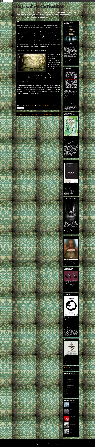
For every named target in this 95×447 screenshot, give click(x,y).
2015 (67, 389)
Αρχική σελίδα (37, 114)
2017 (67, 375)
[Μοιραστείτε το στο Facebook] (21, 108)
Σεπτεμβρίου (69, 385)
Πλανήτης (20, 22)
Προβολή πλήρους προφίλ (69, 369)
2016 (67, 377)
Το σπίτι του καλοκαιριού (72, 423)
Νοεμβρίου (69, 379)
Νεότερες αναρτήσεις (24, 114)
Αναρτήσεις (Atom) (42, 120)
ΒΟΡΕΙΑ (71, 409)
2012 (67, 395)
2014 (67, 391)
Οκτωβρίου (69, 381)
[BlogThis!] (19, 108)
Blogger (57, 444)
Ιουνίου (68, 387)
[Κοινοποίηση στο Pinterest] (23, 108)
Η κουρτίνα (72, 416)
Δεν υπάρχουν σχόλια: (50, 105)
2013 (67, 393)
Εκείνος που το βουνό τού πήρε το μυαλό (74, 431)
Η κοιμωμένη (72, 402)
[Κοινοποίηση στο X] (20, 108)
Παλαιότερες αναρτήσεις (52, 114)
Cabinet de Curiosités (40, 7)
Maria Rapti (68, 367)
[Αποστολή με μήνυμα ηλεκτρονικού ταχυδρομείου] (17, 108)
